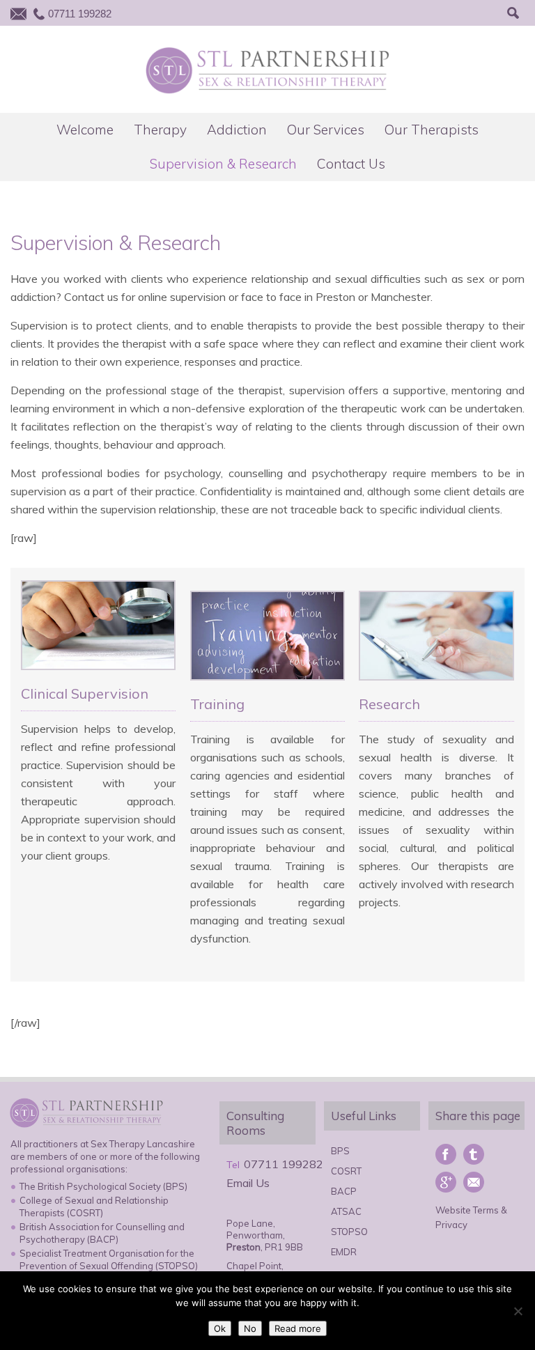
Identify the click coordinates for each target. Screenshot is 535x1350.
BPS (340, 1150)
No (250, 1328)
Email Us (248, 1183)
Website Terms (467, 1210)
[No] (518, 1311)
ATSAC (346, 1211)
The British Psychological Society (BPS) (103, 1186)
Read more (297, 1328)
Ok (220, 1328)
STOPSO (349, 1231)
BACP (344, 1191)
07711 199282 (79, 14)
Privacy (451, 1224)
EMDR (344, 1251)
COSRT (346, 1171)
